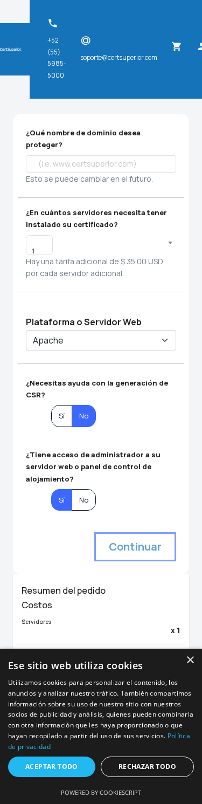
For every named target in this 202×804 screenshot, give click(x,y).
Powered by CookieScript (101, 792)
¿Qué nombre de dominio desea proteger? (83, 138)
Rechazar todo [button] (147, 766)
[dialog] (101, 726)
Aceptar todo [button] (51, 766)
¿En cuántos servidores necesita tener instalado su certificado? (96, 218)
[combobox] (39, 245)
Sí (62, 416)
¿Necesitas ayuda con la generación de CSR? (97, 389)
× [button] (190, 660)
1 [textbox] (33, 251)
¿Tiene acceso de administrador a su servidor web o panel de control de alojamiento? (93, 467)
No (83, 416)
